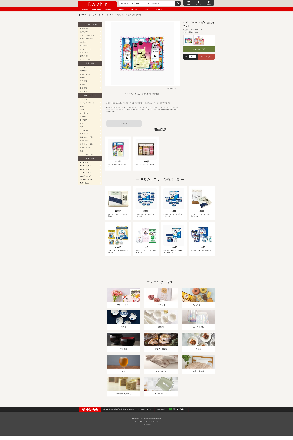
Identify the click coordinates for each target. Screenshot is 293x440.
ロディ (112, 15)
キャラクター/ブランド (87, 103)
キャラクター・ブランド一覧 (98, 15)
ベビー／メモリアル (86, 154)
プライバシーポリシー (145, 409)
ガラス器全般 (84, 113)
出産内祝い (84, 9)
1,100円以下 (84, 162)
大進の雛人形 (146, 424)
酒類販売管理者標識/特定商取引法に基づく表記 (118, 409)
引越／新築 (83, 81)
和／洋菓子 (83, 120)
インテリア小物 (85, 147)
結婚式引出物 (96, 9)
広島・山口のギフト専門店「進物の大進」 (146, 421)
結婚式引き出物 (85, 74)
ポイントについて (85, 59)
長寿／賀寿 (83, 88)
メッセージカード (85, 49)
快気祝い (121, 9)
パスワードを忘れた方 (87, 35)
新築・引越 (133, 9)
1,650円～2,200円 (85, 169)
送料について (84, 52)
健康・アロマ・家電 (86, 144)
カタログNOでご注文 (86, 39)
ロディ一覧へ (124, 123)
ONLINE (84, 15)
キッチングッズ (85, 140)
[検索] (178, 3)
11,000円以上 (84, 183)
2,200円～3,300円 (85, 173)
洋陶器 (82, 110)
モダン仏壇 (83, 91)
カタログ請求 (160, 409)
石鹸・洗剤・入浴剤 (86, 137)
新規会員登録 (84, 28)
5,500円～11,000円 (86, 179)
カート (188, 4)
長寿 (146, 9)
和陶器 (82, 106)
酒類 (81, 127)
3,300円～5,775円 (85, 176)
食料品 (82, 123)
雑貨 (81, 151)
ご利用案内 (83, 42)
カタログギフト (85, 99)
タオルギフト (84, 130)
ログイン (198, 4)
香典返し (159, 9)
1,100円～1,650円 (85, 166)
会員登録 (209, 4)
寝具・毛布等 (84, 134)
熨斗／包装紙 (84, 45)
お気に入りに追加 (199, 49)
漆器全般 (83, 116)
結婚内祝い (109, 9)
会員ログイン (84, 32)
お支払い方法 (84, 56)
